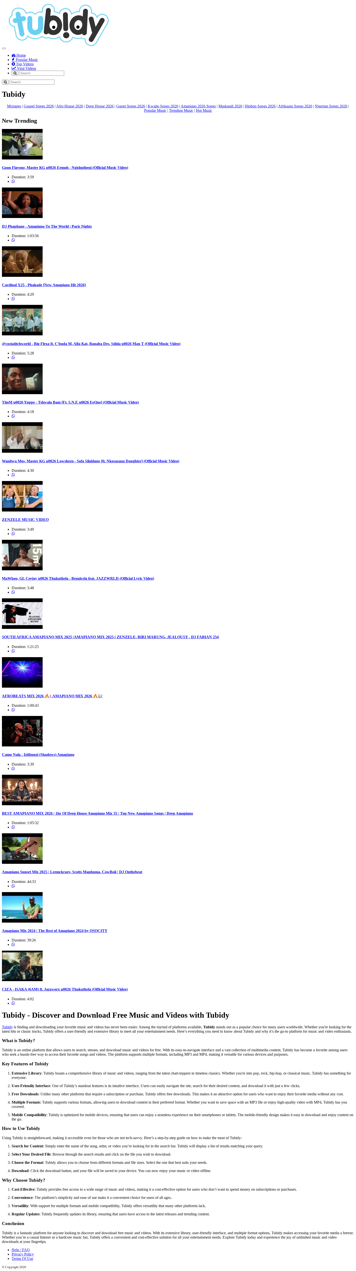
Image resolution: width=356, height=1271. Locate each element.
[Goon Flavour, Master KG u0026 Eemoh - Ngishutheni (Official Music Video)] (22, 158)
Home (20, 55)
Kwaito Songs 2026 (163, 106)
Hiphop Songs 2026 (260, 106)
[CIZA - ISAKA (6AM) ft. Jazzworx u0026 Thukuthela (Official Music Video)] (22, 980)
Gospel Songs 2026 (39, 106)
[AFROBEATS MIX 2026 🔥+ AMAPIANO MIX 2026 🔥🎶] (22, 686)
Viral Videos (26, 68)
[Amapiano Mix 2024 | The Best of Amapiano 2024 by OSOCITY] (22, 921)
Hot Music (204, 110)
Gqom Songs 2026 (130, 106)
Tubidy (7, 1027)
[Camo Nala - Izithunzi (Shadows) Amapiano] (22, 745)
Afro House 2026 (69, 106)
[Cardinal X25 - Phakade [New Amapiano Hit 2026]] (22, 275)
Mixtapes (14, 106)
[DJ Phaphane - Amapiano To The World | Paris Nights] (22, 217)
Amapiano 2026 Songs (198, 106)
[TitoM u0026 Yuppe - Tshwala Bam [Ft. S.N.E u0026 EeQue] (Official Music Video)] (22, 393)
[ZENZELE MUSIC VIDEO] (22, 510)
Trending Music (181, 110)
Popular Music (26, 60)
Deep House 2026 (100, 106)
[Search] (15, 73)
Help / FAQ (21, 1250)
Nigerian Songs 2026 (331, 106)
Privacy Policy (23, 1254)
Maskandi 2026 (230, 106)
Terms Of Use (22, 1258)
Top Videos (24, 64)
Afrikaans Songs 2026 (295, 106)
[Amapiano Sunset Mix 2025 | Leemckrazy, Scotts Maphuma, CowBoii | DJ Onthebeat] (22, 862)
